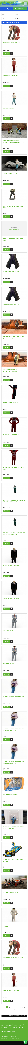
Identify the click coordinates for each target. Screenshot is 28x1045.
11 (11, 1009)
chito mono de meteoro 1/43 (11, 42)
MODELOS (4, 1025)
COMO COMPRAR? (18, 1024)
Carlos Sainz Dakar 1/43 (10, 402)
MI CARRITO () (20, 8)
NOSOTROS (9, 1024)
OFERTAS (21, 1027)
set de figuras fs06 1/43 (10, 794)
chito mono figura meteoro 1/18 (13, 957)
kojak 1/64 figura (8, 631)
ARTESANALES (13, 1027)
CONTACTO (17, 1025)
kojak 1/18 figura (8, 663)
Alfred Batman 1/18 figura (11, 565)
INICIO (3, 1024)
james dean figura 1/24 (10, 108)
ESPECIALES (4, 1029)
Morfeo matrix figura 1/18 (11, 271)
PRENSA (10, 1025)
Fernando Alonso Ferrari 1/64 (12, 435)
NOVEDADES (5, 1027)
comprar (8, 53)
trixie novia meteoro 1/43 (11, 75)
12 (14, 1009)
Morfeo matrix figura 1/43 (11, 304)
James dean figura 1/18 (10, 173)
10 (24, 1007)
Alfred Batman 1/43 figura (11, 598)
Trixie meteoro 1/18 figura (11, 990)
